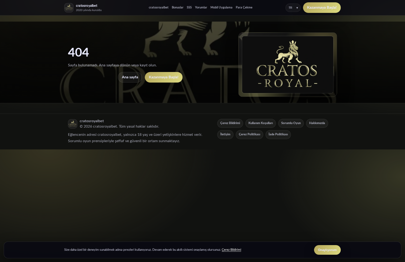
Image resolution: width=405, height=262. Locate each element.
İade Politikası (278, 134)
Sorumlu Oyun (291, 123)
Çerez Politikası (249, 134)
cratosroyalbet (159, 7)
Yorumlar (201, 7)
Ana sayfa (130, 77)
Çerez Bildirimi (230, 123)
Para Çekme (244, 7)
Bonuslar (178, 7)
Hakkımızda (317, 123)
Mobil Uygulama (221, 7)
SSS (189, 7)
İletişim (225, 134)
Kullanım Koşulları (260, 123)
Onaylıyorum (327, 250)
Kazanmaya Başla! (322, 7)
